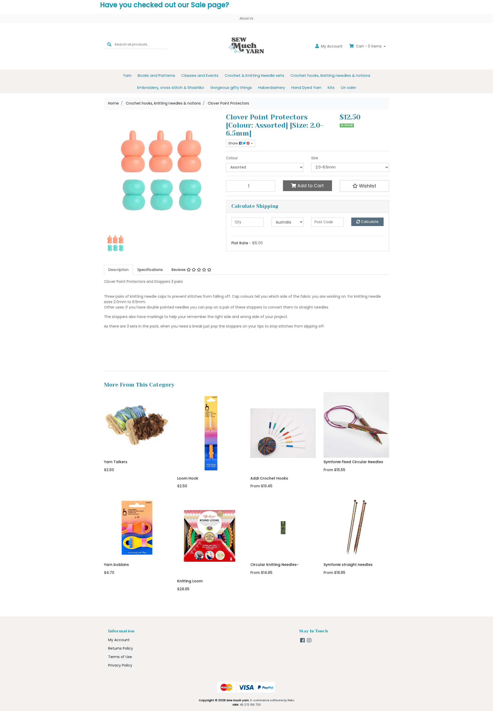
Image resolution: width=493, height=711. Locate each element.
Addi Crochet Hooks (269, 478)
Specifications (150, 269)
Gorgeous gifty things (231, 87)
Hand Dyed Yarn (306, 87)
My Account (119, 639)
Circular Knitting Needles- (274, 564)
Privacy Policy (120, 665)
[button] (364, 186)
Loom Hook (187, 478)
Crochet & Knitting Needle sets (254, 75)
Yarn (127, 75)
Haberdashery (271, 87)
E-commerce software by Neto (272, 700)
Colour (232, 158)
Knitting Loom (190, 581)
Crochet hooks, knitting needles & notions (330, 75)
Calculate (369, 221)
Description (118, 269)
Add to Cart (310, 186)
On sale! (348, 87)
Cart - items (369, 46)
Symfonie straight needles (348, 564)
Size (314, 158)
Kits (331, 87)
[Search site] (109, 44)
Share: (233, 143)
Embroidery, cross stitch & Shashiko (170, 87)
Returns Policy (120, 648)
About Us (246, 18)
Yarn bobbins (116, 564)
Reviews (179, 269)
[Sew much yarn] (246, 46)
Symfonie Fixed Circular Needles (353, 461)
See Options (283, 466)
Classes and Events (200, 75)
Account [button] (332, 46)
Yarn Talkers (115, 461)
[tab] (118, 270)
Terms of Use (120, 656)
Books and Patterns (156, 75)
